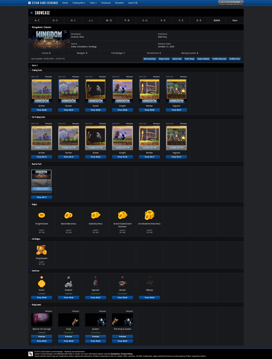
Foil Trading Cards (38, 117)
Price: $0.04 (95, 341)
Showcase (106, 2)
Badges (34, 204)
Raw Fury (162, 36)
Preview (41, 336)
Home (65, 2)
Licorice (74, 36)
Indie (73, 46)
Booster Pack (37, 164)
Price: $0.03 (41, 297)
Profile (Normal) (219, 59)
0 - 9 (199, 20)
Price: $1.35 (122, 157)
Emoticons (35, 270)
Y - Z (181, 20)
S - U (145, 20)
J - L (91, 20)
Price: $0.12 (149, 157)
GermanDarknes (78, 351)
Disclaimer (115, 354)
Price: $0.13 (176, 157)
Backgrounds (36, 304)
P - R (127, 20)
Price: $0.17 (41, 197)
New (234, 20)
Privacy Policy (126, 354)
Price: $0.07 (68, 110)
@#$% (217, 20)
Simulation (82, 46)
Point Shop (189, 59)
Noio (81, 36)
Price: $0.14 (41, 157)
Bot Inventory (150, 59)
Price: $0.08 (41, 110)
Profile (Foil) (235, 59)
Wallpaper (48, 77)
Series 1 (35, 65)
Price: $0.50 (95, 157)
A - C (37, 20)
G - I (73, 20)
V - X (163, 20)
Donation (119, 2)
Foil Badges (36, 239)
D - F (55, 20)
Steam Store (164, 59)
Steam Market (203, 59)
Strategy (92, 46)
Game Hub (177, 59)
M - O (109, 20)
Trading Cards (37, 70)
